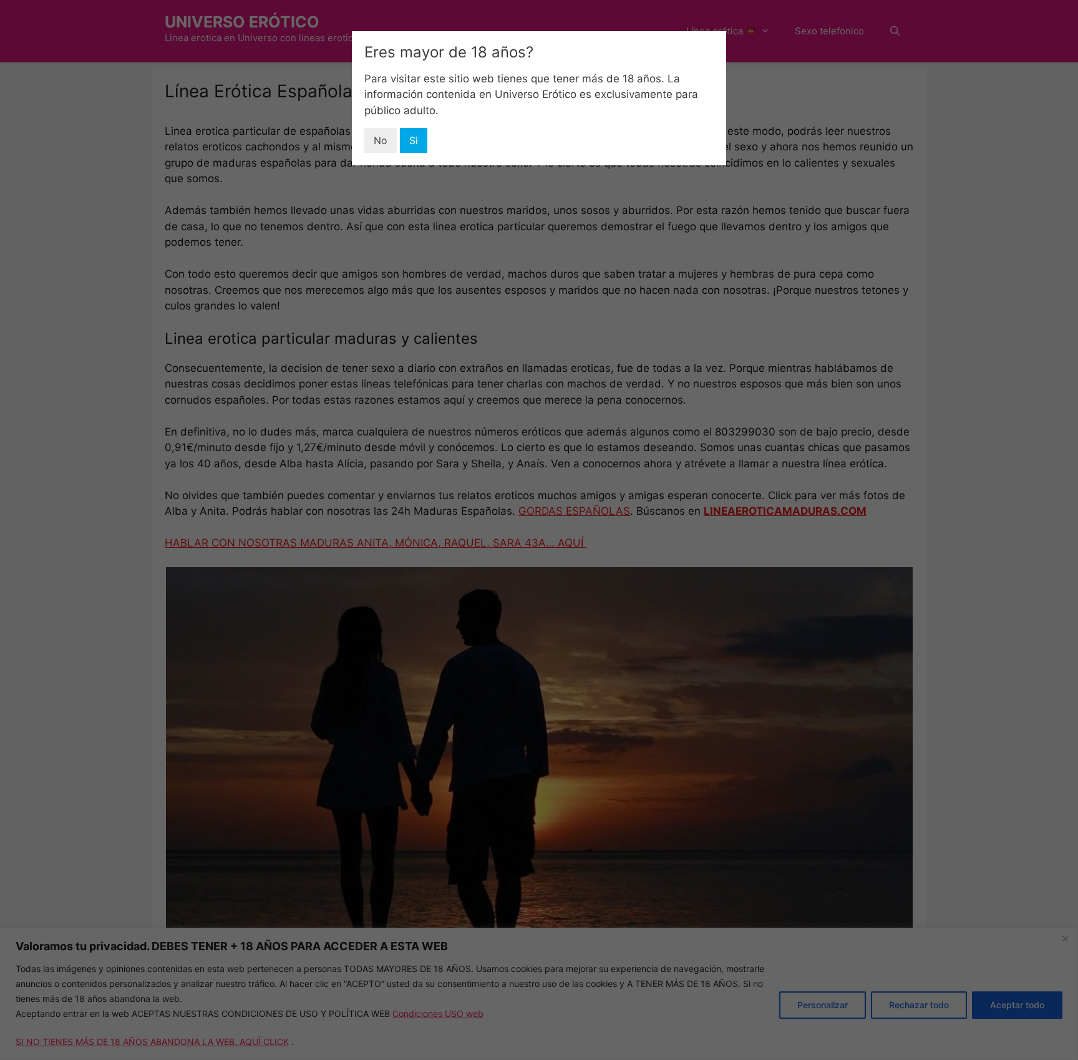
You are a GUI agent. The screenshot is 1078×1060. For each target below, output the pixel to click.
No (380, 140)
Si (413, 140)
